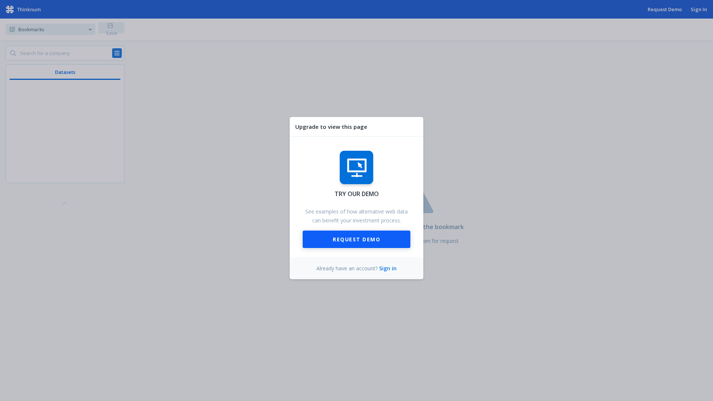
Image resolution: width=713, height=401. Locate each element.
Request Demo (356, 239)
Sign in (388, 268)
